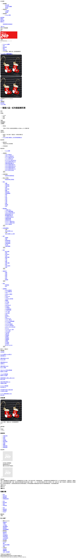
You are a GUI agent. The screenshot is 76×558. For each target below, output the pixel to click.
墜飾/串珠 (7, 191)
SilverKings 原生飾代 (9, 325)
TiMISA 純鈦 (7, 330)
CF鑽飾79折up (8, 209)
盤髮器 (6, 279)
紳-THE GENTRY (9, 345)
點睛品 (6, 300)
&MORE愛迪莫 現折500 (10, 164)
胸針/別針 (7, 189)
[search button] (0, 42)
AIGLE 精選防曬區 (9, 211)
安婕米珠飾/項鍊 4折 (9, 163)
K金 (6, 196)
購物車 (1, 18)
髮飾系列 (5, 271)
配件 (4, 250)
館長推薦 (5, 208)
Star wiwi (7, 328)
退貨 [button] (8, 24)
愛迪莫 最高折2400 (9, 214)
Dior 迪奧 (7, 302)
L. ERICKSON (8, 310)
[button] (38, 8)
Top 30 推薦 (7, 150)
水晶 (6, 200)
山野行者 (7, 333)
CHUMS (7, 301)
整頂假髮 (7, 284)
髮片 (6, 286)
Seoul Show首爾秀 (9, 324)
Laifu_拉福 (7, 311)
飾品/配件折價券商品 (9, 175)
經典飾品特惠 (8, 219)
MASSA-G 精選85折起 (10, 222)
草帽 (6, 239)
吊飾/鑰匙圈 (7, 193)
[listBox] (38, 424)
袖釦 (6, 194)
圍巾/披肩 (7, 251)
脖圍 (6, 252)
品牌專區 (5, 288)
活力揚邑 (7, 342)
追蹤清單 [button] (5, 24)
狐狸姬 (6, 340)
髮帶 (6, 275)
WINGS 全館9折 (8, 224)
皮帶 (6, 255)
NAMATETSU (8, 318)
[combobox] (38, 41)
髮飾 (6, 272)
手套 (6, 260)
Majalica (6, 315)
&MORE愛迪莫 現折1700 (10, 168)
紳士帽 (6, 244)
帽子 (4, 236)
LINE (6, 314)
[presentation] (38, 65)
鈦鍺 (6, 203)
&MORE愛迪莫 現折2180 (10, 161)
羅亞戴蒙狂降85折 (9, 215)
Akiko (6, 292)
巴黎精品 (7, 335)
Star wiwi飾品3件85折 (9, 157)
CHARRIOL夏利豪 (9, 298)
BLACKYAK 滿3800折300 (10, 160)
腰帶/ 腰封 (7, 257)
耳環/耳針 (7, 184)
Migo (6, 317)
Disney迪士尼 (8, 305)
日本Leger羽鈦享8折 (9, 156)
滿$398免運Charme (9, 230)
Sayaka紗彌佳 (8, 322)
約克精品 (7, 343)
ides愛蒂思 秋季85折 (9, 217)
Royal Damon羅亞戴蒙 (9, 321)
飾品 (4, 181)
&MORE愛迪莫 (8, 290)
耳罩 (6, 267)
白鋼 (6, 201)
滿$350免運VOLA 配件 (10, 233)
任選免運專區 (6, 228)
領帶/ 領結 (7, 262)
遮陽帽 (6, 237)
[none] (38, 412)
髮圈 (6, 273)
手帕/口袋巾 (7, 265)
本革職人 (7, 336)
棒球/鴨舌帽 (7, 240)
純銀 (6, 199)
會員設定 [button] (10, 24)
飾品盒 (6, 204)
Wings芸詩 (7, 332)
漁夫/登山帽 (7, 241)
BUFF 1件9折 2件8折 (9, 170)
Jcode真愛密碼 (8, 309)
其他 (6, 206)
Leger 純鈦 (7, 313)
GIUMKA (7, 306)
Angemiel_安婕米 (8, 294)
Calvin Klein (7, 296)
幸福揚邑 (7, 339)
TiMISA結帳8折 (8, 154)
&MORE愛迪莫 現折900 (10, 167)
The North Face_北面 (9, 329)
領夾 (6, 264)
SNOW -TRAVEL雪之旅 (10, 327)
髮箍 (6, 276)
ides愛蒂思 (7, 307)
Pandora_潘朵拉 (8, 319)
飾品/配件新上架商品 (9, 179)
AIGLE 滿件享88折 (9, 158)
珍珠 (6, 197)
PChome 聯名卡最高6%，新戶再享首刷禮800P (12, 137)
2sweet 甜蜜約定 (8, 291)
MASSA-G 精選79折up (10, 221)
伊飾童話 (7, 338)
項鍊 (6, 183)
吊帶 (6, 258)
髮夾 (6, 278)
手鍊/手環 (7, 186)
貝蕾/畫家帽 (7, 243)
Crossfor (6, 303)
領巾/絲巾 (7, 254)
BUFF (6, 295)
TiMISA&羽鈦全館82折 (10, 212)
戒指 (6, 187)
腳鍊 (6, 190)
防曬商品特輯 (8, 218)
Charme (6, 297)
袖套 (6, 261)
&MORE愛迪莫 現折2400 (10, 166)
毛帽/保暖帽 (7, 246)
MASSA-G (7, 316)
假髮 (4, 283)
